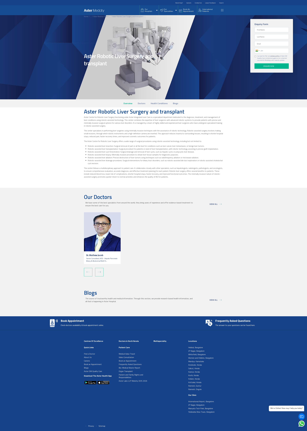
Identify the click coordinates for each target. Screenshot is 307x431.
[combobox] (257, 50)
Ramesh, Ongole (195, 389)
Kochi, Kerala (193, 375)
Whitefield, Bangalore (197, 354)
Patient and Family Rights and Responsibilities (131, 376)
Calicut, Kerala (194, 368)
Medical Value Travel (127, 353)
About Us (88, 357)
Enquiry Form (261, 24)
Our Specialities (168, 10)
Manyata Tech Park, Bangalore (200, 408)
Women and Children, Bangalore (201, 357)
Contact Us (198, 3)
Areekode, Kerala (195, 364)
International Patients (207, 10)
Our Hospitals (148, 10)
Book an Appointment (93, 364)
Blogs (175, 103)
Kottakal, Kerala (194, 382)
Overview (127, 103)
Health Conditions (159, 103)
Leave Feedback (210, 3)
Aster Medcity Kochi (100, 16)
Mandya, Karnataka (196, 361)
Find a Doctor (89, 353)
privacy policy (275, 56)
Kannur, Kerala (194, 371)
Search (221, 3)
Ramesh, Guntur (194, 385)
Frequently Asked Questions (130, 364)
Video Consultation (126, 357)
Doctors (141, 103)
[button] (88, 272)
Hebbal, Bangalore (195, 347)
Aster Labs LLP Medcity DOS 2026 (133, 380)
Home (86, 16)
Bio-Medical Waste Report (129, 367)
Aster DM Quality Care (93, 371)
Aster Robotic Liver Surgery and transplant (127, 16)
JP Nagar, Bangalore (196, 350)
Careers (188, 3)
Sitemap (102, 426)
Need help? (179, 3)
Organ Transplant (126, 371)
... (90, 16)
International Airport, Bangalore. (201, 401)
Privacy (91, 426)
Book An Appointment (188, 10)
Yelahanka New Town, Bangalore (201, 411)
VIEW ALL (214, 204)
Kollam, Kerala (194, 378)
